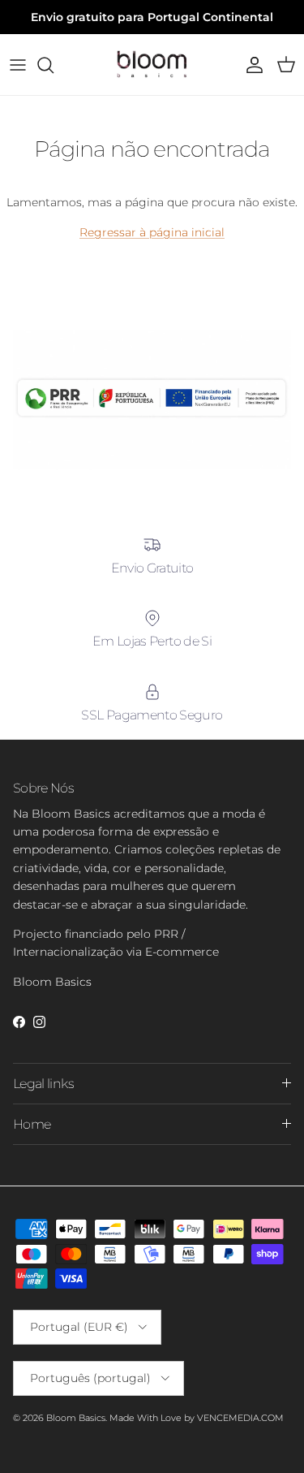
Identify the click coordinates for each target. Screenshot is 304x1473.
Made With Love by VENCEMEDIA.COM (196, 1417)
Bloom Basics (75, 1417)
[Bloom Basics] (152, 64)
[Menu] (18, 65)
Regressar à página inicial (152, 232)
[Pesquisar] (53, 65)
